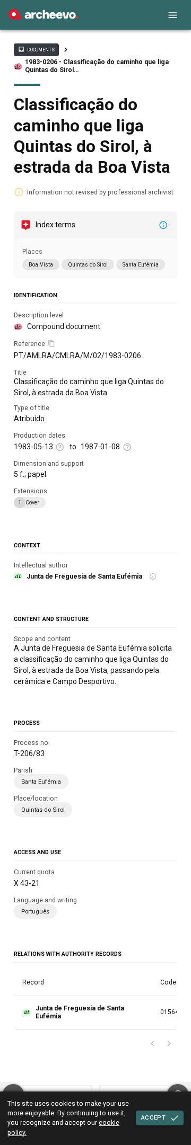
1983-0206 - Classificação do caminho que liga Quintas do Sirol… (97, 66)
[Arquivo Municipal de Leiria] (43, 17)
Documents (36, 49)
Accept (153, 1117)
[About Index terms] (163, 225)
